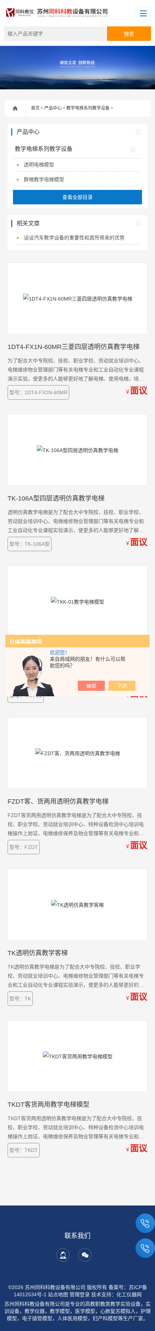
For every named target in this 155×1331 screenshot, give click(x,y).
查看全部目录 (77, 197)
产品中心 (53, 108)
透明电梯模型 (39, 164)
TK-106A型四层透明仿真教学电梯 (56, 498)
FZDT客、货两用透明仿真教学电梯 (58, 801)
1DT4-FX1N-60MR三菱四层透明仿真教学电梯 (74, 346)
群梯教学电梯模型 (44, 179)
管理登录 (80, 1294)
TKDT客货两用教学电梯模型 (48, 1104)
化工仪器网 (129, 1294)
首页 (35, 108)
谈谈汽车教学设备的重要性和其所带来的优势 (74, 238)
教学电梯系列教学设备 (88, 108)
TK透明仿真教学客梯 (38, 953)
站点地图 (58, 1294)
